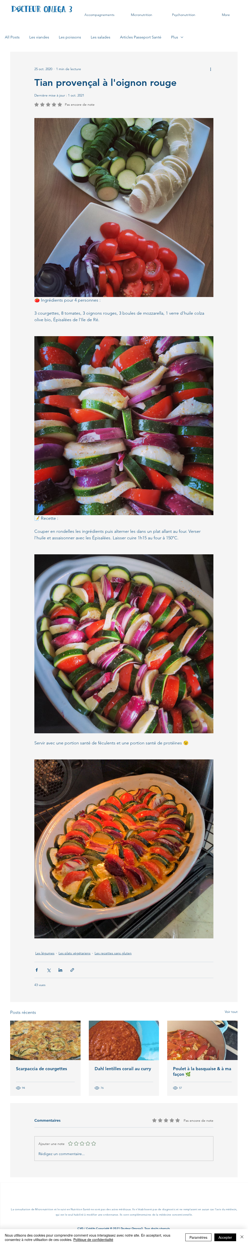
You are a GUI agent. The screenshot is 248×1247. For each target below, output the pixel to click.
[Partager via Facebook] (36, 970)
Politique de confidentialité (93, 1239)
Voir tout (231, 1011)
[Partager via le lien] (72, 970)
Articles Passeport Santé (140, 37)
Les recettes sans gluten (113, 953)
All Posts (12, 37)
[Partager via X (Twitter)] (48, 970)
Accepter (225, 1237)
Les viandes (39, 37)
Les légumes (44, 953)
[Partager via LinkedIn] (60, 970)
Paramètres (198, 1237)
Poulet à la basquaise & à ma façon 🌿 (202, 1071)
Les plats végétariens (74, 953)
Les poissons (70, 37)
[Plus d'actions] (210, 69)
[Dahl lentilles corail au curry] (124, 1040)
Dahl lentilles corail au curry (123, 1068)
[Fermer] (242, 1237)
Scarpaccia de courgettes (41, 1068)
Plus (174, 37)
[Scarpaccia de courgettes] (45, 1040)
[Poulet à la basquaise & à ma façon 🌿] (202, 1040)
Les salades (100, 37)
